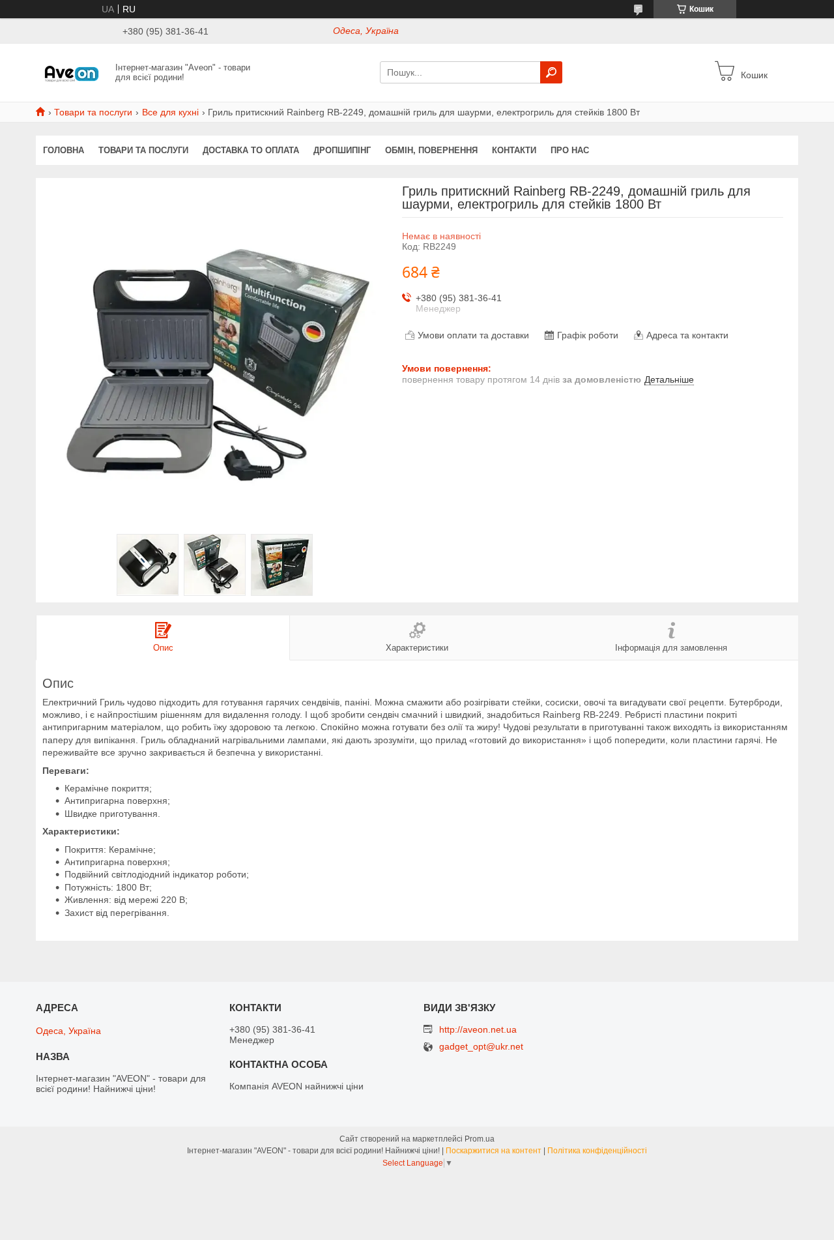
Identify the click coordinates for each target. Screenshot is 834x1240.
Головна (63, 150)
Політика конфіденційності (597, 1150)
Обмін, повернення (431, 150)
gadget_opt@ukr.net (481, 1047)
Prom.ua (480, 1139)
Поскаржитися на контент (493, 1150)
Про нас (570, 150)
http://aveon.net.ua (478, 1029)
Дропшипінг (342, 150)
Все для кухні (170, 112)
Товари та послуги (93, 112)
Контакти (514, 150)
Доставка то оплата (251, 150)
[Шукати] (551, 72)
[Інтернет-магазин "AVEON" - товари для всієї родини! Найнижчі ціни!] (72, 71)
